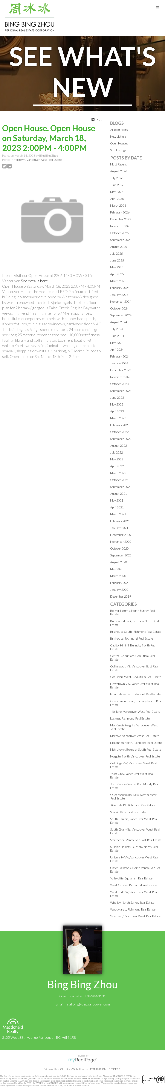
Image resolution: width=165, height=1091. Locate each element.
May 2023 (116, 404)
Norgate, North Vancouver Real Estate (135, 756)
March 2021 (118, 514)
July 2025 (116, 253)
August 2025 (118, 246)
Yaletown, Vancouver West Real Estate (38, 159)
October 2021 (119, 480)
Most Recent (118, 164)
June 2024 (117, 336)
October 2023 (119, 384)
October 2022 (119, 432)
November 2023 (120, 377)
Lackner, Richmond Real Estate (130, 718)
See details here (34, 280)
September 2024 (120, 315)
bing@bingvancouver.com (91, 1004)
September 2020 (120, 555)
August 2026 (118, 171)
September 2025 (120, 240)
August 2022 (118, 445)
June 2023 (117, 397)
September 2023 (120, 390)
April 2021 (117, 507)
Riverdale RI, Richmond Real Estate (132, 805)
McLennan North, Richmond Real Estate (136, 742)
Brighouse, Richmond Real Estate (131, 638)
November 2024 (120, 301)
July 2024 (116, 329)
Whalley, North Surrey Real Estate (132, 902)
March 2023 (118, 418)
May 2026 (116, 192)
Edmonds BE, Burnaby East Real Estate (135, 694)
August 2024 (118, 322)
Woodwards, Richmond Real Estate (133, 909)
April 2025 (117, 274)
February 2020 (120, 583)
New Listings (118, 136)
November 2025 (120, 226)
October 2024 (119, 308)
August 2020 (118, 562)
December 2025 (120, 219)
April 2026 (117, 198)
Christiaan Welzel (70, 1069)
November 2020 (120, 541)
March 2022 (118, 473)
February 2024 (120, 356)
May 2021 (116, 500)
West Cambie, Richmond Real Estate (133, 885)
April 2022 (117, 466)
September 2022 (120, 438)
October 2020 (119, 548)
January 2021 (119, 528)
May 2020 (116, 569)
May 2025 (116, 267)
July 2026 (116, 178)
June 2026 (117, 185)
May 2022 (116, 459)
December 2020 (120, 534)
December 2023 (120, 370)
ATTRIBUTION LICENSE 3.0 (105, 1069)
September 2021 (120, 486)
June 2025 (117, 260)
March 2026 (118, 205)
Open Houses (119, 143)
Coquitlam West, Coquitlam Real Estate (135, 677)
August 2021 (118, 493)
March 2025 (118, 281)
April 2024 (117, 349)
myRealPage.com (82, 1060)
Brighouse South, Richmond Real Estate (135, 631)
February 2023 (120, 425)
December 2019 (120, 596)
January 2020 (119, 589)
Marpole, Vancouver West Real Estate (134, 736)
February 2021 (120, 521)
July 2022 (116, 452)
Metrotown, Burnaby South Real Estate (135, 749)
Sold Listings (118, 150)
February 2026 (120, 212)
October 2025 (119, 233)
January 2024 (119, 363)
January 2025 (119, 294)
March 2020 (118, 576)
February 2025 (120, 288)
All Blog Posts (119, 129)
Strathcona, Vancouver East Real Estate (136, 840)
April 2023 (117, 411)
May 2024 (116, 342)
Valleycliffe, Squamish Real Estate (131, 878)
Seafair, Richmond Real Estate (129, 812)
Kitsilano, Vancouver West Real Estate (135, 711)
